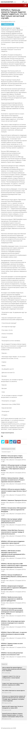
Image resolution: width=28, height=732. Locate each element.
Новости (4, 664)
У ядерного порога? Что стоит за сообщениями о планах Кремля (11, 677)
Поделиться (7, 24)
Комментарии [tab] (7, 452)
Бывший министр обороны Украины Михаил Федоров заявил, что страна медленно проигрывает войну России (12, 716)
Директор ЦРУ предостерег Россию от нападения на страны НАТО (12, 708)
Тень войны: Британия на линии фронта (13, 691)
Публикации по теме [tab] (8, 449)
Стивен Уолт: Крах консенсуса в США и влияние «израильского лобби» (13, 685)
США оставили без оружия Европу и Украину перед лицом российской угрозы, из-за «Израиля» (14, 670)
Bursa (18, 28)
